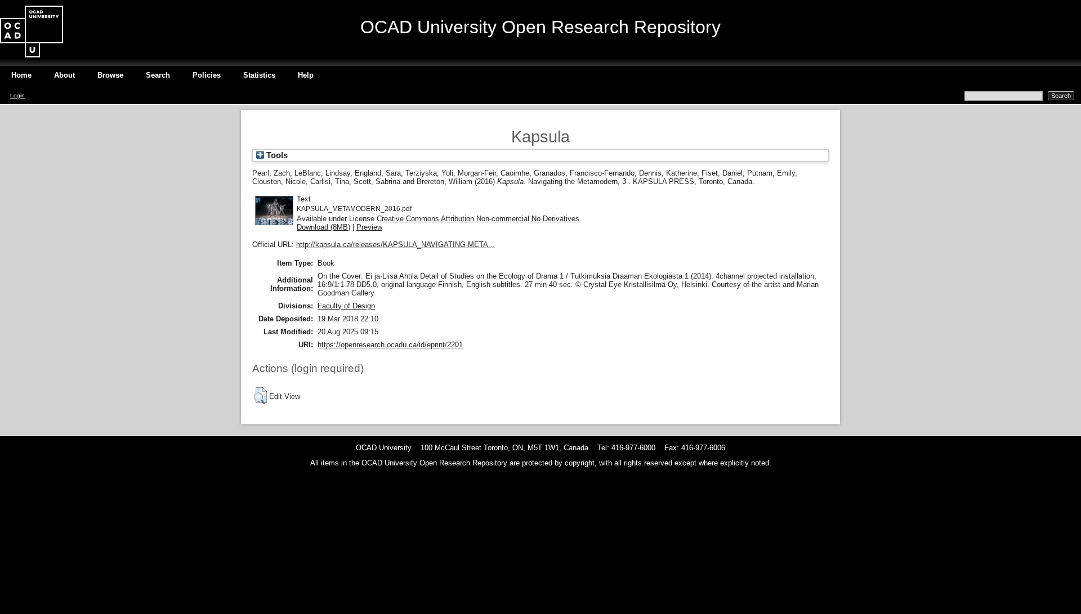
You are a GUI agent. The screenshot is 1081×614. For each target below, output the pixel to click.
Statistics (259, 75)
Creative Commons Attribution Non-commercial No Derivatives (478, 218)
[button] (260, 395)
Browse (110, 75)
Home (21, 75)
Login (17, 95)
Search (158, 75)
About (64, 75)
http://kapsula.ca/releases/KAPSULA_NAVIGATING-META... (395, 244)
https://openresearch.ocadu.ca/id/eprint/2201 (390, 344)
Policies (207, 75)
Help (306, 75)
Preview (369, 227)
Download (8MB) (323, 227)
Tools (276, 155)
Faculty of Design (346, 306)
